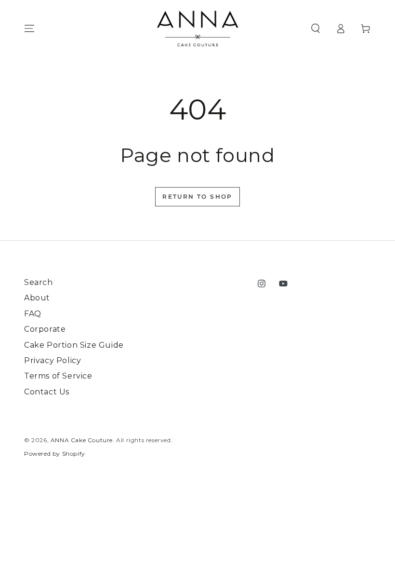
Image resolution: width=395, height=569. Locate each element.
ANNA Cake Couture (82, 440)
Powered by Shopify (54, 453)
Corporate (45, 329)
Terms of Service (58, 375)
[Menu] (29, 28)
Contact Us (46, 391)
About (37, 297)
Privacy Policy (52, 360)
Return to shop (197, 196)
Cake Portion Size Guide (74, 345)
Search (38, 282)
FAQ (32, 313)
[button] (315, 28)
